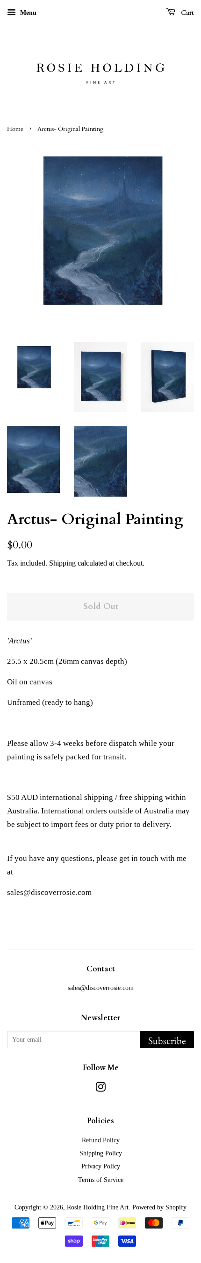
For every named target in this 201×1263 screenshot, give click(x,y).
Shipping (62, 563)
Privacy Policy (100, 1166)
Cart (186, 12)
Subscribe (167, 1041)
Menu (27, 12)
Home (15, 129)
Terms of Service (100, 1179)
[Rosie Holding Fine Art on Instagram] (100, 1088)
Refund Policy (101, 1140)
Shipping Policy (100, 1153)
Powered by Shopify (159, 1207)
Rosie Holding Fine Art (98, 1207)
